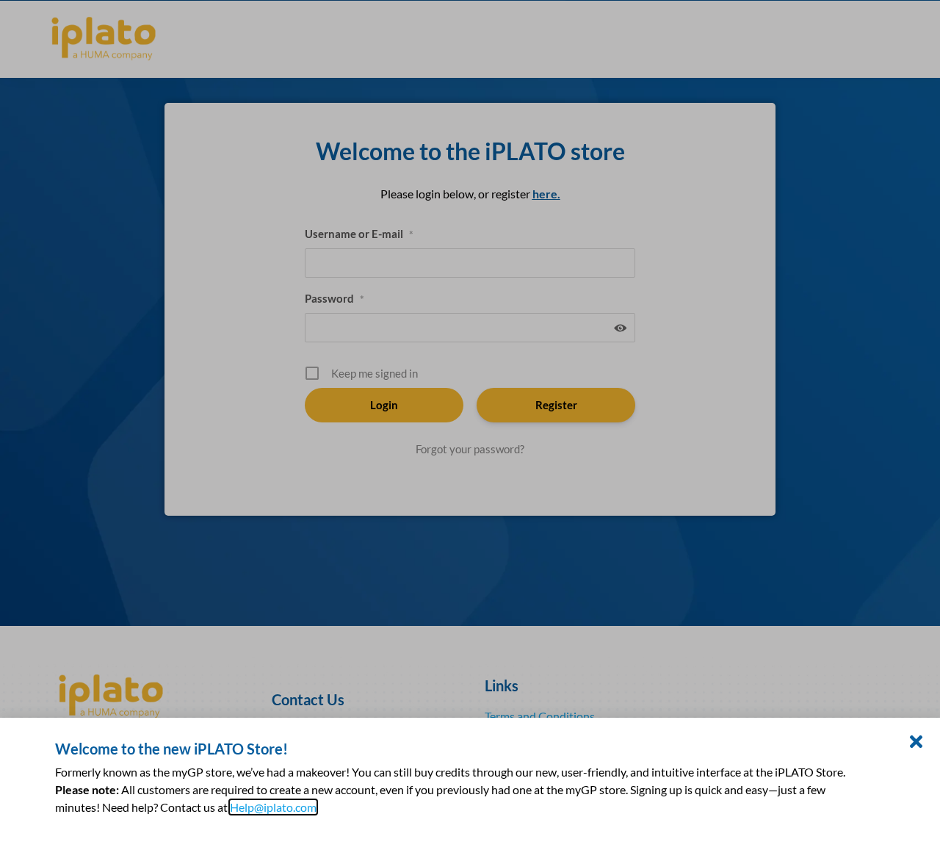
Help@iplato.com (273, 807)
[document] (470, 425)
